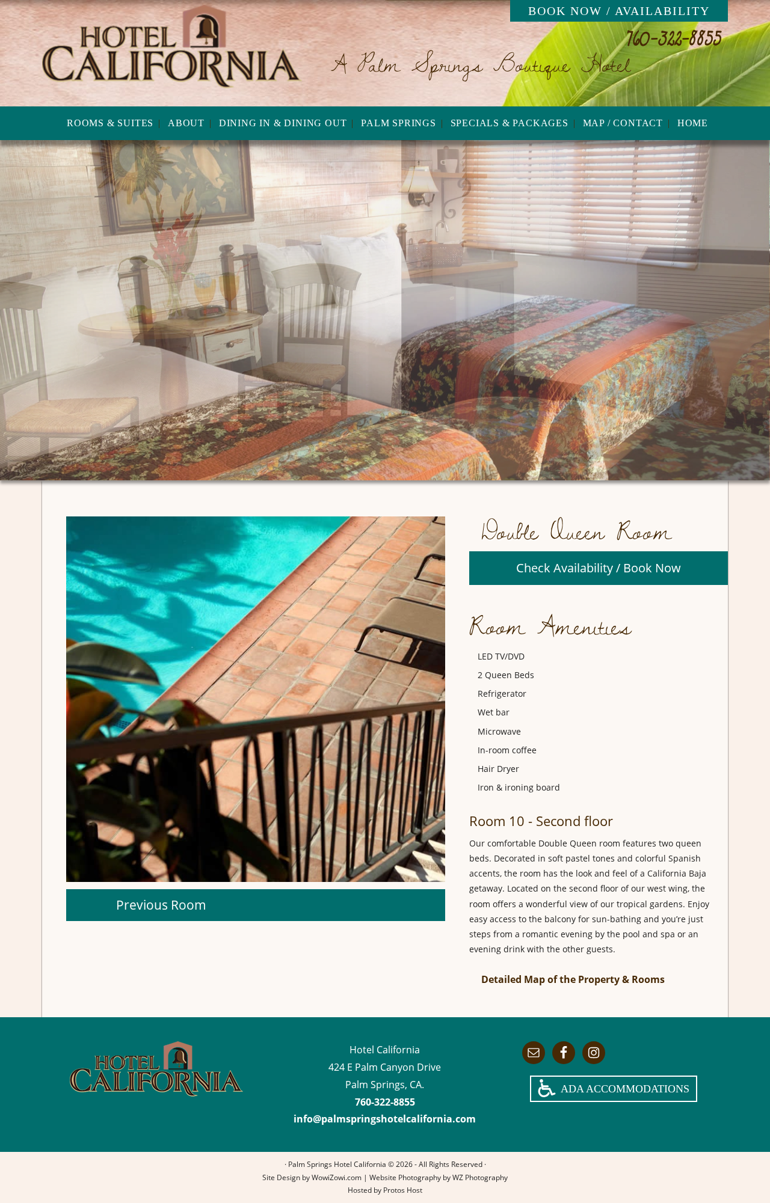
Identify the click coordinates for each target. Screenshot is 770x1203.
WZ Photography (480, 1177)
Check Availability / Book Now (598, 568)
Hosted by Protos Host (385, 1190)
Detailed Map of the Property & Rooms (573, 979)
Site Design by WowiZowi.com (312, 1177)
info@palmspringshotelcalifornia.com (385, 1118)
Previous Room (161, 904)
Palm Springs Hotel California (172, 52)
